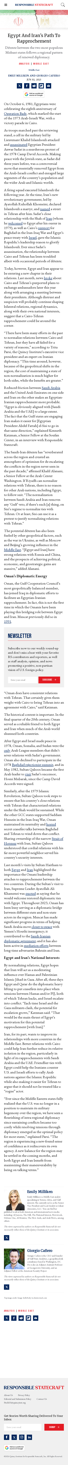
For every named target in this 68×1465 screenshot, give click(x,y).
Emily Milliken (18, 75)
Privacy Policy (24, 1395)
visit (28, 774)
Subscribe (47, 679)
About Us (8, 1395)
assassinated (18, 144)
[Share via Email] (48, 85)
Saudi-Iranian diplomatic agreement (27, 938)
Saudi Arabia (51, 387)
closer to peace (42, 926)
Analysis (24, 63)
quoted (30, 893)
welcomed (15, 223)
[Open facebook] (6, 1437)
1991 (7, 621)
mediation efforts (36, 945)
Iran (49, 218)
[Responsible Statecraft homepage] (34, 1387)
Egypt (16, 869)
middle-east (34, 69)
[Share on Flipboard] (41, 85)
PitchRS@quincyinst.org (15, 1402)
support (44, 227)
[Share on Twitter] (19, 85)
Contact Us (41, 1398)
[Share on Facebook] (26, 85)
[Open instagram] (21, 1437)
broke (48, 278)
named (45, 208)
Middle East (41, 63)
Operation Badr (15, 113)
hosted (51, 824)
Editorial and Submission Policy (17, 1398)
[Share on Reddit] (34, 85)
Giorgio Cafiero (48, 75)
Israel (33, 237)
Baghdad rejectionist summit (32, 764)
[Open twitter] (14, 1437)
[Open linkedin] (29, 1437)
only (7, 750)
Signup (52, 1427)
